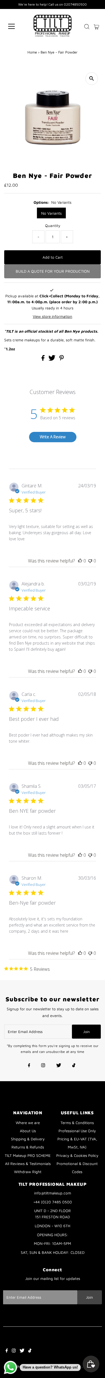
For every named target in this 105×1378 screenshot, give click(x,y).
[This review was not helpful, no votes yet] (90, 561)
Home (32, 52)
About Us (28, 1131)
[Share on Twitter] (52, 359)
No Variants (51, 213)
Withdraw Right (27, 1171)
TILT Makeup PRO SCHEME (28, 1155)
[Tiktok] (74, 1066)
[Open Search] (87, 26)
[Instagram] (43, 1066)
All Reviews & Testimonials (28, 1163)
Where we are (28, 1122)
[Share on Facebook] (43, 359)
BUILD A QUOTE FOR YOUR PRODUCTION (53, 271)
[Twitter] (58, 1066)
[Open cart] (96, 26)
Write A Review (53, 436)
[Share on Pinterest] (61, 359)
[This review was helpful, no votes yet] (80, 561)
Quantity (52, 225)
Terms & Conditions (77, 1122)
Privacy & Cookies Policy (77, 1155)
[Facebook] (29, 1066)
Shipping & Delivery (28, 1139)
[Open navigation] (15, 26)
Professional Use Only (77, 1131)
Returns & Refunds (27, 1147)
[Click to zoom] (91, 78)
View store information (52, 316)
